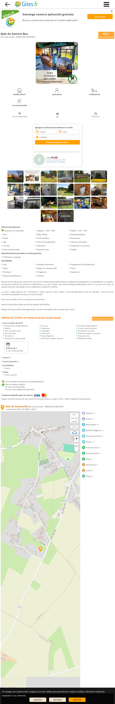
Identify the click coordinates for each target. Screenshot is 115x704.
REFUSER (57, 699)
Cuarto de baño (10, 361)
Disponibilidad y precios (102, 318)
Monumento (91, 424)
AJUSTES (38, 699)
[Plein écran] (76, 449)
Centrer (74, 427)
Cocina (6, 357)
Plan (74, 414)
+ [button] (76, 438)
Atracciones (91, 464)
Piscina (89, 476)
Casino (89, 470)
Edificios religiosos (93, 430)
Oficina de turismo (93, 436)
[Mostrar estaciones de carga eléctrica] (74, 432)
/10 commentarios (106, 35)
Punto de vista (92, 447)
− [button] (76, 443)
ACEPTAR (77, 699)
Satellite (74, 422)
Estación (89, 413)
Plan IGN (74, 418)
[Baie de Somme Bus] (57, 83)
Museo (89, 442)
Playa (88, 459)
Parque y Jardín (92, 453)
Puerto (89, 419)
